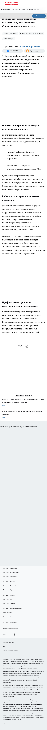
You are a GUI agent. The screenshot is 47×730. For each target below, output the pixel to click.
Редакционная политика (10, 651)
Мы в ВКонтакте (33, 9)
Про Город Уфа (7, 599)
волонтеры (9, 38)
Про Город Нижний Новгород (12, 608)
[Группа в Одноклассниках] (34, 51)
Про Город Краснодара (10, 622)
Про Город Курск (8, 590)
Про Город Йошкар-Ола (10, 586)
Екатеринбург (10, 33)
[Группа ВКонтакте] (12, 51)
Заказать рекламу (18, 9)
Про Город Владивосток (10, 617)
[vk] (20, 346)
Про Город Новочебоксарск (11, 572)
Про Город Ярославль (10, 576)
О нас (4, 646)
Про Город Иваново (9, 582)
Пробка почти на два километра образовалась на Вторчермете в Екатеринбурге (23, 402)
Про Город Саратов (9, 603)
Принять (39, 16)
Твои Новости (7, 613)
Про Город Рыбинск (9, 595)
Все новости (5, 9)
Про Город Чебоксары (10, 568)
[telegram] (27, 346)
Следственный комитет (31, 33)
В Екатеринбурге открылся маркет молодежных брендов (22, 414)
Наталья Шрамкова (30, 46)
